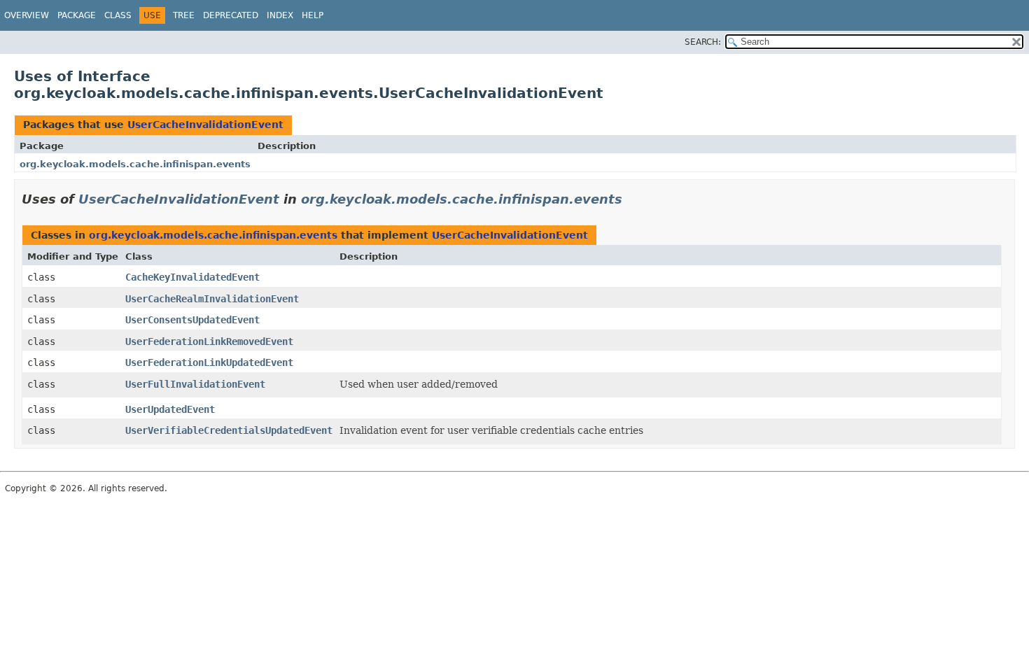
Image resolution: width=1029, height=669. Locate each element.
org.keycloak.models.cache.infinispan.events (135, 164)
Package (76, 15)
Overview (26, 15)
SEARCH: (703, 42)
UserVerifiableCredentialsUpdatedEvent (228, 430)
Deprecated (230, 15)
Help (312, 15)
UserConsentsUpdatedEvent (192, 319)
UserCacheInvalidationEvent (205, 124)
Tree (184, 15)
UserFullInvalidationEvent (195, 384)
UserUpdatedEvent (170, 409)
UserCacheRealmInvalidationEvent (212, 298)
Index (280, 15)
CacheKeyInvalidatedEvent (192, 277)
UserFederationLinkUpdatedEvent (209, 362)
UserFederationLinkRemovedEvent (209, 341)
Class (118, 15)
